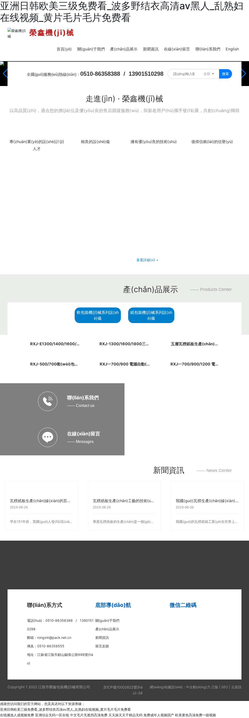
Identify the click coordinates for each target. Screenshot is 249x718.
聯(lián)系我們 (83, 398)
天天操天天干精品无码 (125, 715)
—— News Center (214, 470)
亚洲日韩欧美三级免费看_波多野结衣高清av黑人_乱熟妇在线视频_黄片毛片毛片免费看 (65, 709)
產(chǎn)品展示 (150, 289)
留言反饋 (102, 646)
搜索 (225, 74)
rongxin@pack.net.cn (54, 637)
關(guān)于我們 (107, 620)
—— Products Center (211, 289)
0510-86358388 (100, 73)
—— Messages (80, 442)
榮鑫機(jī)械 (51, 32)
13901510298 (146, 73)
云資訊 (236, 687)
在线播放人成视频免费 (17, 715)
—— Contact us (80, 405)
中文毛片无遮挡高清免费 (88, 715)
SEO (224, 687)
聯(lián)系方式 (44, 605)
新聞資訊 (168, 470)
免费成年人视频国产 (158, 715)
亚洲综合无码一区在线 (52, 715)
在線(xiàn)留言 (83, 434)
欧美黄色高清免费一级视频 (195, 715)
